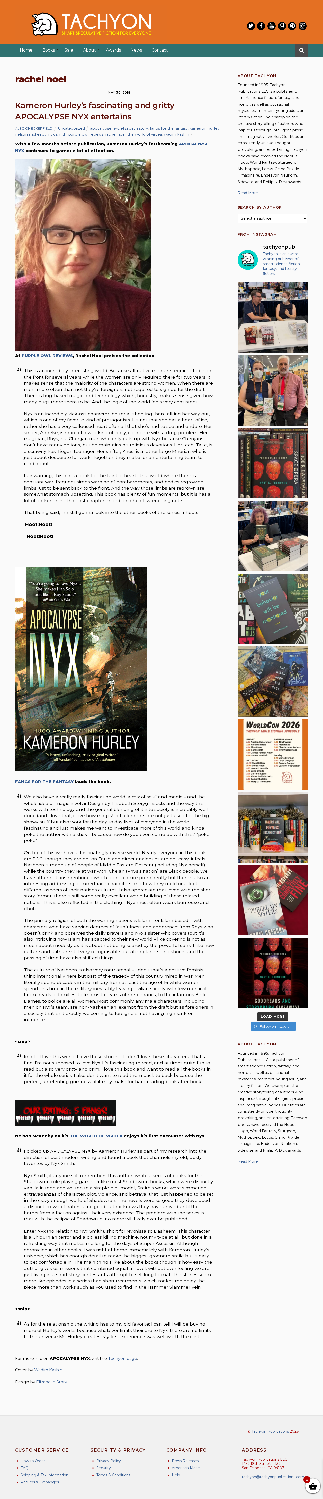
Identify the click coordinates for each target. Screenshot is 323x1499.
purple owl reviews (85, 134)
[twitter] (251, 26)
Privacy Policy (108, 1461)
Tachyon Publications (270, 1431)
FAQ (25, 1468)
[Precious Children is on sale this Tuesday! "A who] (273, 463)
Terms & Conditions (113, 1475)
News (136, 50)
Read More (248, 193)
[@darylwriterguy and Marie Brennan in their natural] (273, 317)
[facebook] (261, 26)
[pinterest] (292, 26)
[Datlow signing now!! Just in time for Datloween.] (273, 536)
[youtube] (271, 26)
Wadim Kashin (48, 1370)
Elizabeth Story (51, 1382)
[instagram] (303, 26)
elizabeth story (134, 128)
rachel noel (115, 134)
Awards (113, 50)
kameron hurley (204, 128)
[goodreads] (282, 26)
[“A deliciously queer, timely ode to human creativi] (273, 827)
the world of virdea (144, 134)
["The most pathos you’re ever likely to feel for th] (273, 609)
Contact (160, 50)
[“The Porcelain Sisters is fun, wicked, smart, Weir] (273, 900)
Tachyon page (122, 1358)
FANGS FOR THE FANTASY (44, 781)
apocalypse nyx (104, 128)
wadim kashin (176, 134)
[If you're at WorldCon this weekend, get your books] (273, 754)
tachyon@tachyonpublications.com (273, 1477)
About (89, 50)
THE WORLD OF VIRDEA (96, 1136)
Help (176, 1475)
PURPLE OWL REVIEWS (47, 355)
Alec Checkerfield (34, 128)
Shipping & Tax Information (44, 1475)
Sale (69, 50)
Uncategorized (71, 128)
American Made (186, 1468)
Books (48, 50)
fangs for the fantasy (169, 128)
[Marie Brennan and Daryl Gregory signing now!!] (273, 390)
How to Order (33, 1461)
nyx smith (57, 134)
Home (26, 50)
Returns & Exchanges (40, 1482)
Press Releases (185, 1461)
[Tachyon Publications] (91, 40)
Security (103, 1468)
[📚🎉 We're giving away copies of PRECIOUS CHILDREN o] (273, 973)
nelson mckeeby (30, 134)
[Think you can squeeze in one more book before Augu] (273, 681)
